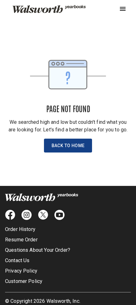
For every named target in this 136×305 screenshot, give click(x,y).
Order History (20, 229)
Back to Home (68, 145)
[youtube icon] (59, 215)
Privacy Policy (21, 271)
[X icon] (43, 215)
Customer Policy (23, 281)
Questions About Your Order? (37, 250)
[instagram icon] (27, 215)
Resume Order (21, 240)
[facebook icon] (10, 215)
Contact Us (17, 260)
